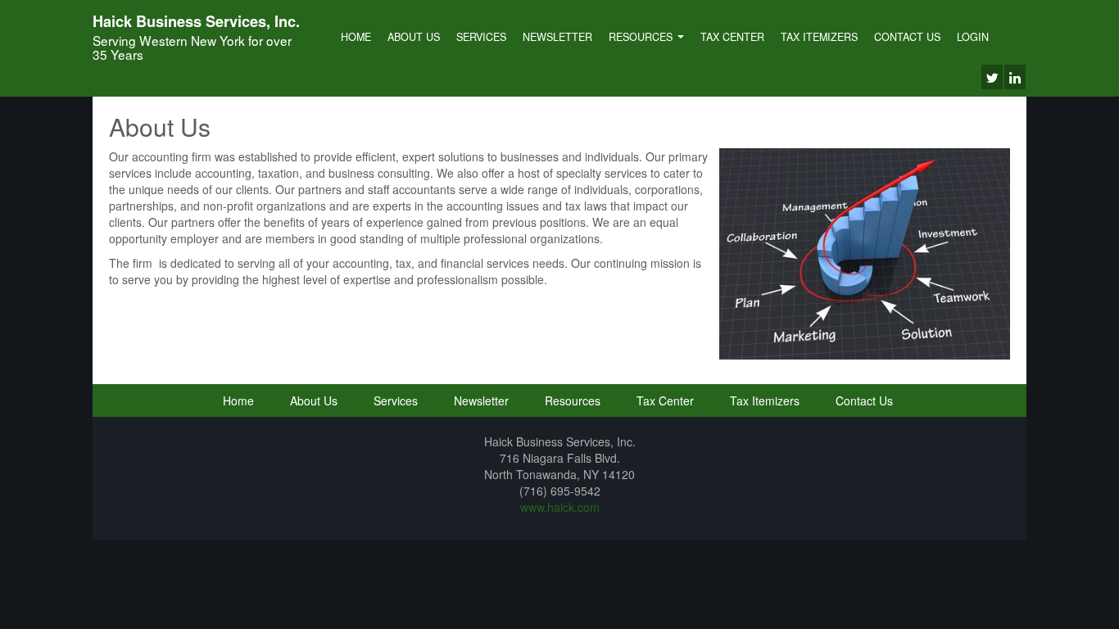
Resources (642, 36)
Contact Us (907, 36)
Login (973, 36)
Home (356, 36)
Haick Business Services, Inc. (196, 21)
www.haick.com (560, 507)
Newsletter (557, 36)
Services (481, 36)
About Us (413, 36)
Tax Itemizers (819, 36)
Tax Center (732, 36)
